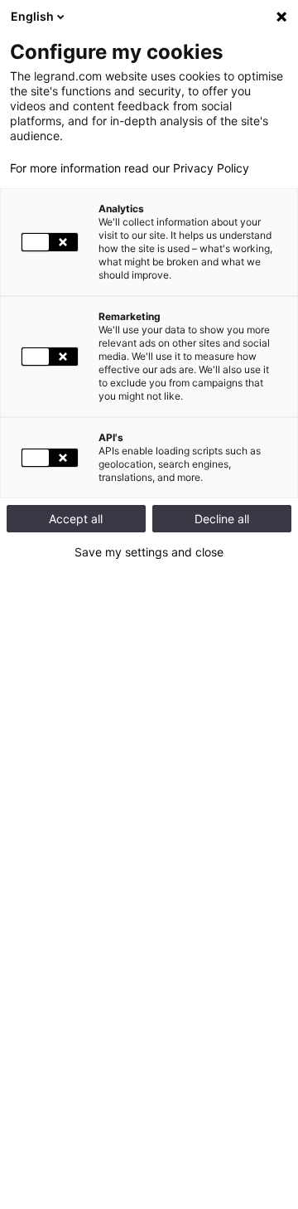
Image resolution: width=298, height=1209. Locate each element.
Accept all (76, 519)
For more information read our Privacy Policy (129, 168)
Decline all (222, 519)
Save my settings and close (148, 552)
